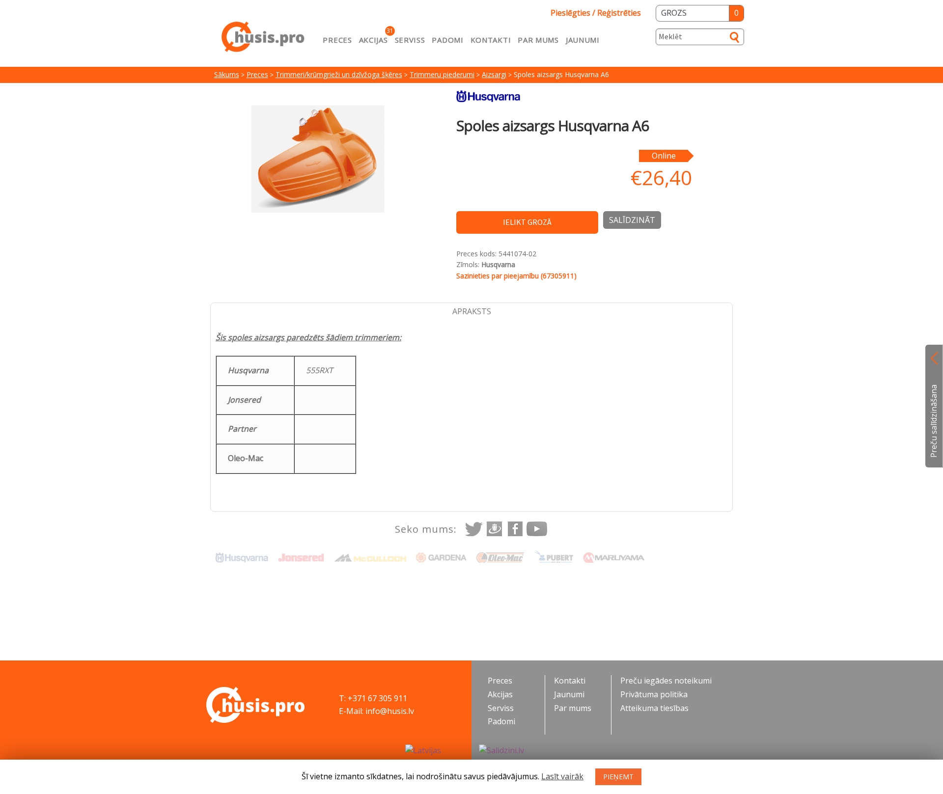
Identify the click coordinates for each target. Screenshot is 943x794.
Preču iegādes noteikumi (666, 680)
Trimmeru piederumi (442, 74)
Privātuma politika (654, 694)
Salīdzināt (632, 220)
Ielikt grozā (527, 222)
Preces (337, 40)
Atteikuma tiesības (654, 708)
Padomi (447, 40)
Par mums (538, 40)
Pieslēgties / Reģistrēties (596, 12)
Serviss (410, 40)
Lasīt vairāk (562, 776)
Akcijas (373, 40)
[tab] (471, 312)
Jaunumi (583, 40)
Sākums (226, 74)
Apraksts (471, 311)
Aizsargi (494, 74)
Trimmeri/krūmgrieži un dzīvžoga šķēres (339, 74)
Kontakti (491, 40)
